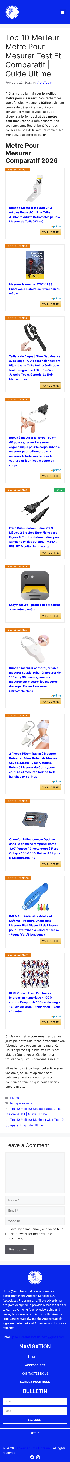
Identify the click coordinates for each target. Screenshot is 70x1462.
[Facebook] (32, 1457)
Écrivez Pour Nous (35, 1382)
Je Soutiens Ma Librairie (33, 1448)
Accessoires (35, 1365)
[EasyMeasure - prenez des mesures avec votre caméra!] (35, 585)
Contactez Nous (35, 1373)
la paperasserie (21, 1103)
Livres (14, 1098)
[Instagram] (38, 1457)
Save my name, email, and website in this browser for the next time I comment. (36, 1233)
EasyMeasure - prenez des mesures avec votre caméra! (34, 607)
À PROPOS (35, 1357)
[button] (63, 12)
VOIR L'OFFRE (50, 232)
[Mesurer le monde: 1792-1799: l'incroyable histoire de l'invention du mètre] (35, 265)
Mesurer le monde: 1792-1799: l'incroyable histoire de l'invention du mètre (34, 288)
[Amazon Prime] (56, 227)
